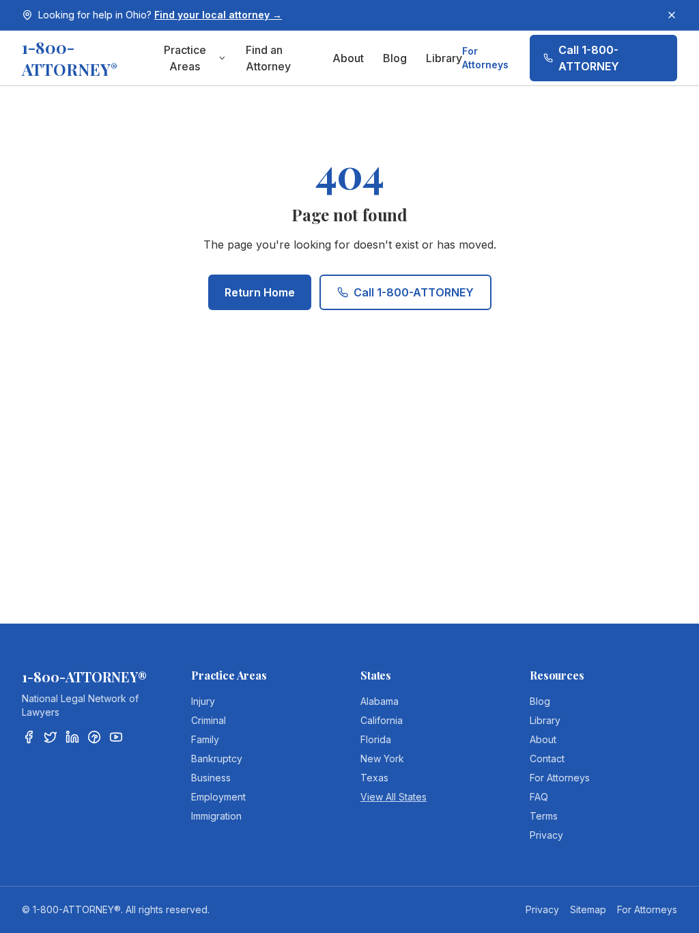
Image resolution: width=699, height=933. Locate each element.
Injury (203, 701)
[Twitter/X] (50, 737)
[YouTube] (116, 737)
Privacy (546, 835)
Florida (375, 739)
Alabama (379, 701)
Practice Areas (185, 58)
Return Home (260, 292)
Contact (547, 758)
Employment (218, 797)
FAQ (539, 797)
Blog (395, 58)
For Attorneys (485, 57)
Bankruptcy (216, 758)
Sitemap (588, 909)
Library (444, 58)
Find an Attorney (268, 58)
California (381, 720)
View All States (393, 797)
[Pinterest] (94, 737)
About (348, 58)
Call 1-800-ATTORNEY (588, 58)
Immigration (216, 816)
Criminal (208, 720)
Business (211, 777)
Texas (374, 777)
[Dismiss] (672, 15)
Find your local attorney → (218, 14)
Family (205, 739)
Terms (544, 816)
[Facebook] (28, 737)
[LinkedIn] (72, 737)
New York (382, 758)
